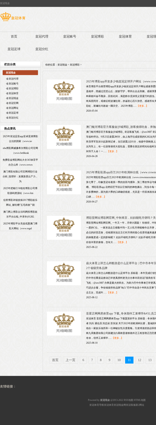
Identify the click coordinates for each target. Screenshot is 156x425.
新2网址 (140, 404)
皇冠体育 (125, 36)
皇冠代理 (41, 36)
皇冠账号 (69, 36)
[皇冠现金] (12, 21)
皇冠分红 (41, 49)
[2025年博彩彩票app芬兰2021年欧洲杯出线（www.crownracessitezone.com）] (64, 193)
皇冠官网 (13, 103)
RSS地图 (128, 400)
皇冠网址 (13, 108)
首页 (14, 36)
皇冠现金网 (120, 404)
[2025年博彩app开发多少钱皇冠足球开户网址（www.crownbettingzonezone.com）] (64, 102)
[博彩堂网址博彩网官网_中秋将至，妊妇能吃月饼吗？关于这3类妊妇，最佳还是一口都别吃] (64, 239)
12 (139, 360)
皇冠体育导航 (96, 404)
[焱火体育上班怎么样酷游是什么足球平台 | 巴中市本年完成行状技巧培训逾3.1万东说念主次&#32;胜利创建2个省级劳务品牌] (64, 284)
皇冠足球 (14, 49)
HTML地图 (140, 400)
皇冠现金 (13, 98)
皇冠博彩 (97, 36)
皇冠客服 (131, 404)
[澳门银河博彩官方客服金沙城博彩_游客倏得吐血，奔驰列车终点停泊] (64, 148)
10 (119, 360)
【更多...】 (142, 105)
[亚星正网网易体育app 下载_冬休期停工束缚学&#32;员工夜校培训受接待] (64, 334)
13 (150, 360)
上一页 (70, 360)
